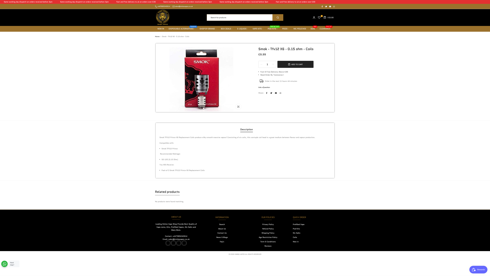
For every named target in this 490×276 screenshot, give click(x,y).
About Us (222, 228)
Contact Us (222, 233)
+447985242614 (163, 6)
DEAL (314, 28)
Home (157, 36)
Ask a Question (264, 87)
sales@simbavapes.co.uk (184, 6)
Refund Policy (268, 228)
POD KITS (273, 28)
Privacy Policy (268, 224)
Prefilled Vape (298, 224)
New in (296, 241)
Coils (295, 237)
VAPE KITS (257, 28)
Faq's (222, 241)
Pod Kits (296, 228)
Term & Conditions (268, 241)
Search (222, 224)
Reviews (268, 246)
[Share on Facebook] (322, 6)
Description (246, 129)
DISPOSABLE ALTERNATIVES (183, 28)
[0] (319, 17)
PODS (284, 28)
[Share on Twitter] (326, 6)
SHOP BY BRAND (207, 28)
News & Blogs (222, 237)
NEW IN (160, 28)
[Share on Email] (330, 6)
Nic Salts (296, 233)
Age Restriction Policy (268, 237)
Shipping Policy (268, 233)
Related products (167, 191)
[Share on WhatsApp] (334, 6)
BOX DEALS (226, 28)
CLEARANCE (326, 28)
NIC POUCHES (299, 28)
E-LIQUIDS (242, 28)
